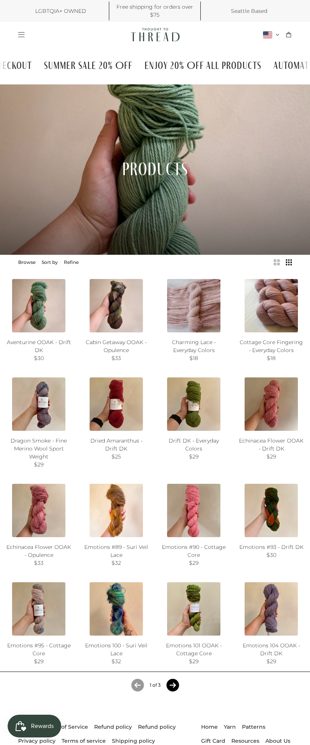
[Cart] (288, 34)
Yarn (230, 726)
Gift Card (213, 740)
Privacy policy (37, 740)
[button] (277, 262)
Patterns (253, 726)
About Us (277, 740)
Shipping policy (133, 740)
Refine (71, 262)
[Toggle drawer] (21, 34)
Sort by (50, 262)
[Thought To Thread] (155, 34)
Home (209, 726)
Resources (245, 740)
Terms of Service (65, 726)
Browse (27, 262)
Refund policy (113, 726)
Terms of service (84, 740)
